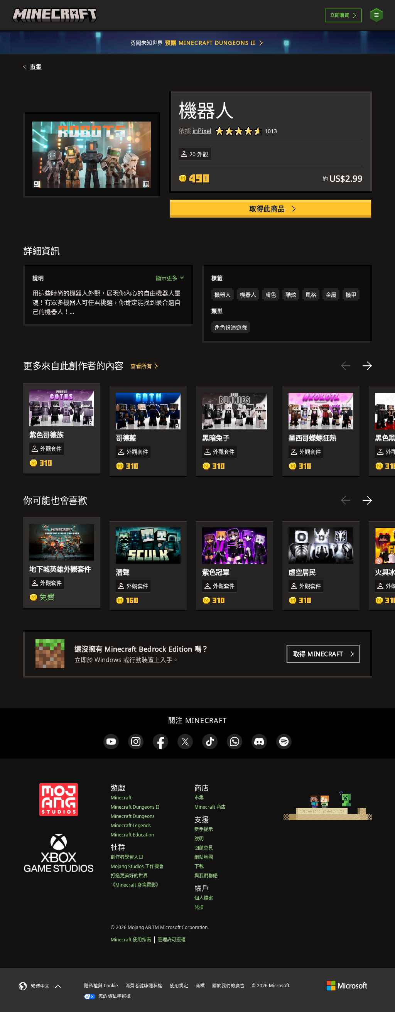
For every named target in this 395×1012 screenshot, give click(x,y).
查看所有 (141, 366)
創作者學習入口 (127, 857)
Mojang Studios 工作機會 (137, 866)
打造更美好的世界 (129, 875)
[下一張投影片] (367, 365)
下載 (199, 866)
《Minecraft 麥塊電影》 (135, 885)
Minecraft (121, 797)
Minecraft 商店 (210, 807)
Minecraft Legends (131, 825)
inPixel (201, 131)
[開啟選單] (376, 15)
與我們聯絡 (206, 875)
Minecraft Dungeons (133, 816)
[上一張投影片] (345, 365)
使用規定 (179, 985)
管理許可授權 (172, 939)
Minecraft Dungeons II (135, 807)
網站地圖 (203, 857)
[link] (111, 741)
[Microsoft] (347, 985)
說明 (199, 838)
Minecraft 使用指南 (131, 939)
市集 (36, 66)
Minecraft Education (132, 834)
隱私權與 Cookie (101, 985)
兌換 (199, 907)
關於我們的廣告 (228, 985)
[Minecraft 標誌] (54, 15)
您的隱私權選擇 (114, 996)
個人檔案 (203, 898)
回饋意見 (203, 848)
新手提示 (203, 829)
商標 (200, 985)
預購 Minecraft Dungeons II (210, 42)
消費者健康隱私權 (143, 985)
